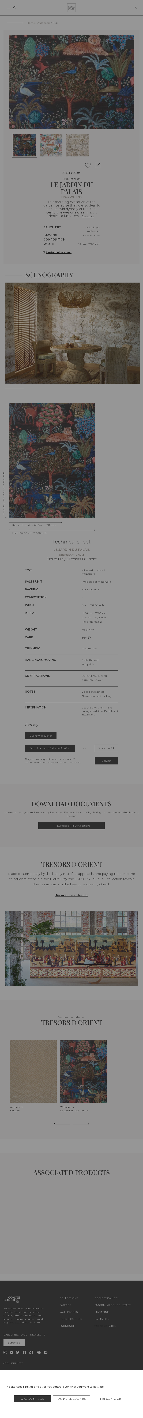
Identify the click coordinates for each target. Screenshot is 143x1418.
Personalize (110, 1398)
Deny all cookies (71, 1398)
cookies (28, 1386)
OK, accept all (32, 1398)
